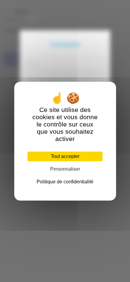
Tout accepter (65, 156)
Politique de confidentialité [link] (65, 181)
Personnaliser (65, 169)
